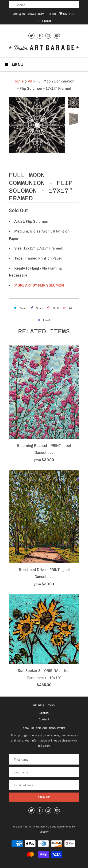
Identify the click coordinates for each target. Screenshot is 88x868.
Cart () (68, 14)
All (30, 81)
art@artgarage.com (28, 14)
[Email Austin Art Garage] (57, 35)
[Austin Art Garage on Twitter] (31, 35)
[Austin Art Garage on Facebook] (40, 35)
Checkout (44, 21)
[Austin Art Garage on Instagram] (48, 35)
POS (48, 826)
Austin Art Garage (34, 826)
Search (44, 713)
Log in (51, 14)
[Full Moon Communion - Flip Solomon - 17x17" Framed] (37, 125)
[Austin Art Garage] (44, 48)
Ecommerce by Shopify (57, 829)
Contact (44, 719)
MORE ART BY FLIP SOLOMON (39, 285)
